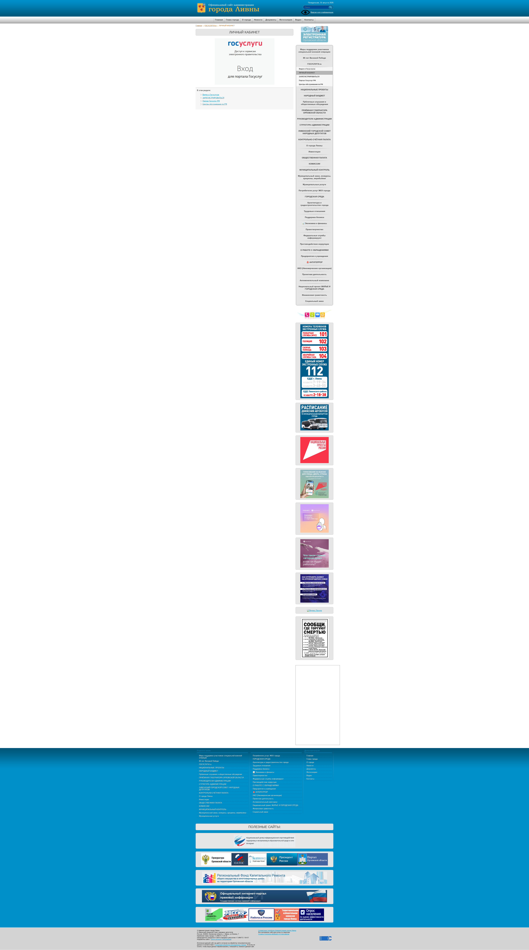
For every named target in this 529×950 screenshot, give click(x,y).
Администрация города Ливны (244, 8)
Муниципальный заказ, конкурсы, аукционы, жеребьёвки (222, 813)
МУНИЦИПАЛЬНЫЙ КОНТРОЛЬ (212, 809)
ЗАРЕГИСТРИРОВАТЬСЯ (213, 98)
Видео (309, 776)
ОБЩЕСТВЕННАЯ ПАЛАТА (210, 803)
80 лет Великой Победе (209, 761)
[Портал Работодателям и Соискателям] (261, 914)
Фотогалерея (312, 772)
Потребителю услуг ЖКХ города (266, 756)
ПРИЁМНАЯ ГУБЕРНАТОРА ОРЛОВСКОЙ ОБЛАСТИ (221, 778)
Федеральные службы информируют (268, 779)
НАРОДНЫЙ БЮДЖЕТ (208, 771)
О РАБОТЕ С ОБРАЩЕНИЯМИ (266, 785)
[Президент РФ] (282, 859)
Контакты (310, 779)
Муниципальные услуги (209, 816)
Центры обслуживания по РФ (215, 104)
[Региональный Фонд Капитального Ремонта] (264, 877)
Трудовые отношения (261, 766)
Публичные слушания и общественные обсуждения (220, 774)
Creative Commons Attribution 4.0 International (273, 934)
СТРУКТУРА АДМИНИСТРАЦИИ (212, 784)
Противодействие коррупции (264, 782)
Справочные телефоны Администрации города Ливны (277, 930)
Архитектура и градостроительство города (270, 762)
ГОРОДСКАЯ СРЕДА (261, 759)
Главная (199, 26)
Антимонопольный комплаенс (265, 802)
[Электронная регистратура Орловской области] (314, 42)
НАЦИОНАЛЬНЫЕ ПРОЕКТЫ (211, 768)
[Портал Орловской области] (312, 859)
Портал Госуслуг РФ (211, 101)
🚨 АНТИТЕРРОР (260, 792)
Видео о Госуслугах (211, 95)
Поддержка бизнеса (261, 769)
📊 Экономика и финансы (263, 772)
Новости (310, 766)
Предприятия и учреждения (264, 789)
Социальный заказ (260, 812)
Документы (311, 769)
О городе (310, 762)
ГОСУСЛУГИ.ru (211, 26)
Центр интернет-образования (221, 939)
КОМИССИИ (204, 806)
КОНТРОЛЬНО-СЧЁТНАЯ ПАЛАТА (213, 793)
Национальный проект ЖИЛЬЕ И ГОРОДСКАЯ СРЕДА (275, 805)
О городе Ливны (206, 796)
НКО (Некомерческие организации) (267, 795)
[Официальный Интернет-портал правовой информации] (264, 896)
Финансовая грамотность (263, 809)
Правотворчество (260, 776)
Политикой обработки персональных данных (230, 945)
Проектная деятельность (263, 799)
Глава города (312, 759)
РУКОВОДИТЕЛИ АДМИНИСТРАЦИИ (215, 781)
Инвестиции (204, 799)
